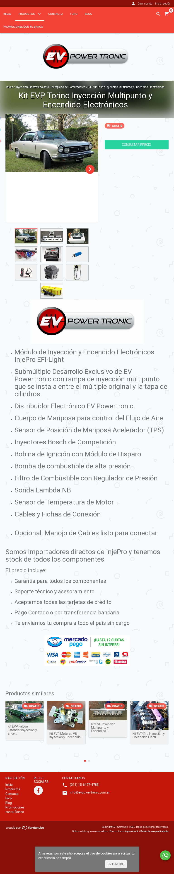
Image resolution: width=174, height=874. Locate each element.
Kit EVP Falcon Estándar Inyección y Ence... (22, 730)
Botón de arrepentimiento (154, 831)
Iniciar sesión (163, 3)
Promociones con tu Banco (23, 26)
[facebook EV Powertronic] (38, 790)
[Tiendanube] (25, 829)
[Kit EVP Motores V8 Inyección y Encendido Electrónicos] (66, 715)
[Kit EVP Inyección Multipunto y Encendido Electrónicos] (108, 710)
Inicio (7, 13)
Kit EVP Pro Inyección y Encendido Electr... (149, 735)
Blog (88, 13)
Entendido (116, 864)
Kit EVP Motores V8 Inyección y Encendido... (66, 735)
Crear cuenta (145, 3)
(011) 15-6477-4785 (84, 784)
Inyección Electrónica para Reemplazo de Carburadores (50, 87)
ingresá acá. (132, 831)
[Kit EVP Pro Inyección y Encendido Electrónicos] (149, 715)
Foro (73, 13)
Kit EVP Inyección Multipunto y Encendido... (103, 728)
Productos (27, 13)
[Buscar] (158, 14)
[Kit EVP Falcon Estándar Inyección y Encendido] (24, 712)
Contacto (55, 13)
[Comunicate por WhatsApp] (165, 855)
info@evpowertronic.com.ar (90, 792)
